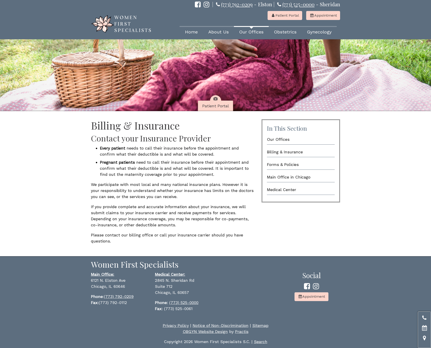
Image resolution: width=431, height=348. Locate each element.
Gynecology (319, 32)
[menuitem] (191, 31)
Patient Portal (285, 15)
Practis (241, 331)
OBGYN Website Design (205, 331)
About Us (218, 32)
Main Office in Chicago (288, 177)
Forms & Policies (283, 164)
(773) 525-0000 (298, 4)
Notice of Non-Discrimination (220, 325)
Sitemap (260, 325)
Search (260, 341)
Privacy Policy (176, 325)
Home (191, 32)
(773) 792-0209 (237, 4)
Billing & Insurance (285, 152)
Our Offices (251, 32)
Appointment (323, 15)
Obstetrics (285, 32)
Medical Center (281, 189)
